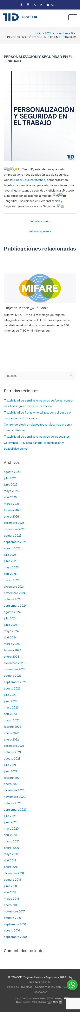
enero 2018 (11, 905)
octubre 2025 (13, 535)
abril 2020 (10, 835)
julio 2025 (10, 555)
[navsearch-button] (53, 5)
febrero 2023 (12, 726)
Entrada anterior (40, 221)
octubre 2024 (13, 599)
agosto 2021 (12, 758)
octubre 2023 (13, 675)
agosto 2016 (12, 930)
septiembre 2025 (15, 542)
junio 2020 (10, 822)
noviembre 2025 (14, 529)
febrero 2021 (12, 778)
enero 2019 (11, 867)
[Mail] (48, 5)
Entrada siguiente (40, 231)
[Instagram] (28, 5)
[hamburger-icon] (72, 17)
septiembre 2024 (15, 605)
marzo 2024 (12, 644)
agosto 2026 (12, 472)
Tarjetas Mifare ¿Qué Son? (26, 308)
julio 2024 (10, 618)
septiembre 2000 (15, 937)
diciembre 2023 (14, 663)
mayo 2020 (11, 828)
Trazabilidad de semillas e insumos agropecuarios (37, 436)
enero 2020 (11, 848)
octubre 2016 (12, 918)
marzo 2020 (12, 841)
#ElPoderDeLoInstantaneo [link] (27, 180)
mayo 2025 (11, 567)
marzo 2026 (12, 504)
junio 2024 (10, 625)
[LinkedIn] (41, 5)
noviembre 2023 (14, 669)
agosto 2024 (12, 612)
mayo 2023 (11, 707)
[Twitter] (34, 5)
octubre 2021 (12, 752)
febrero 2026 (12, 510)
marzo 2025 (12, 580)
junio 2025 (10, 561)
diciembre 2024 (14, 586)
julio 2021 (10, 765)
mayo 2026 (11, 491)
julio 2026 (10, 478)
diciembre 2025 (14, 523)
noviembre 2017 (14, 911)
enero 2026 (11, 516)
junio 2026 (10, 484)
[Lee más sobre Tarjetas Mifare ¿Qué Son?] (40, 288)
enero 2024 (11, 656)
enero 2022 (11, 739)
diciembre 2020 (14, 790)
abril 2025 (10, 574)
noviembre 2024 (14, 593)
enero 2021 (11, 784)
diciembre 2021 (14, 746)
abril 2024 (10, 637)
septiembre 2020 (15, 809)
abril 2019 (10, 860)
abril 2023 (10, 714)
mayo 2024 (11, 631)
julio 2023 (10, 695)
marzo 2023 (12, 720)
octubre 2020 (13, 803)
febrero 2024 (12, 650)
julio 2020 (10, 816)
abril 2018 (10, 892)
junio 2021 (10, 771)
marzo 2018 (11, 898)
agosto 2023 (12, 688)
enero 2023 (11, 733)
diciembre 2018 (14, 873)
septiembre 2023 (15, 682)
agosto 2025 (12, 548)
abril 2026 (10, 497)
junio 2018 (10, 886)
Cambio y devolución (48, 986)
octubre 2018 (12, 879)
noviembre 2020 (14, 797)
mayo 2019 (11, 854)
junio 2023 (10, 701)
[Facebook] (21, 5)
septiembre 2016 (15, 924)
